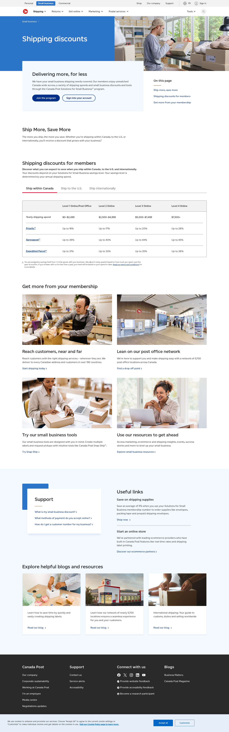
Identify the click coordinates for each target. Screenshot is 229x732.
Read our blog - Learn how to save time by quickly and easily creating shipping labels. (51, 577)
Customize (185, 723)
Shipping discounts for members (172, 96)
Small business (29, 21)
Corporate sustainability (35, 681)
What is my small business (55, 511)
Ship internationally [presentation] (102, 188)
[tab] (39, 188)
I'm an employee (31, 693)
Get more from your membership (172, 102)
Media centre (29, 699)
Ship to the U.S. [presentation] (71, 188)
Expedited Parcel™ (36, 251)
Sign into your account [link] (78, 97)
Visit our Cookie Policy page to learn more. (99, 724)
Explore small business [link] (135, 451)
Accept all (163, 723)
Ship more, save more (166, 90)
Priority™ (31, 228)
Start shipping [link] (33, 368)
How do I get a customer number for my (63, 524)
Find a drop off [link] (128, 368)
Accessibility (76, 687)
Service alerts (77, 681)
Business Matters (173, 674)
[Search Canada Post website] (203, 11)
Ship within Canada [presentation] (39, 188)
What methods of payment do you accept (62, 518)
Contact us (76, 674)
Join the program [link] (46, 97)
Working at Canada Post (35, 687)
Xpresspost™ (33, 239)
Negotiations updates (34, 706)
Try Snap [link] (30, 451)
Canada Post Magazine (177, 681)
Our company (29, 674)
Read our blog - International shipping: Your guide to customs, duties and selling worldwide (176, 577)
